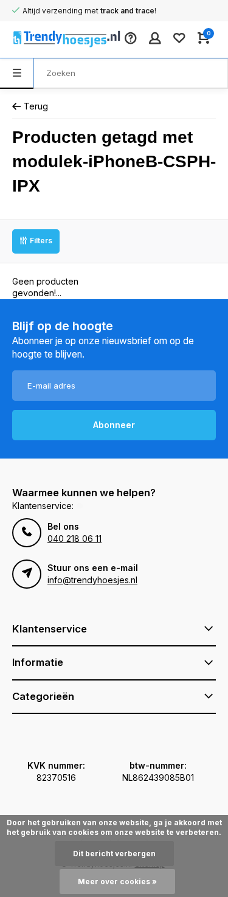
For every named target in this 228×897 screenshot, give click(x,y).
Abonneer (114, 425)
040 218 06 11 (74, 538)
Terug (36, 106)
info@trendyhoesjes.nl (92, 580)
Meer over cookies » (117, 881)
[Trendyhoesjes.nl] (48, 39)
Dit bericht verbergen (114, 853)
